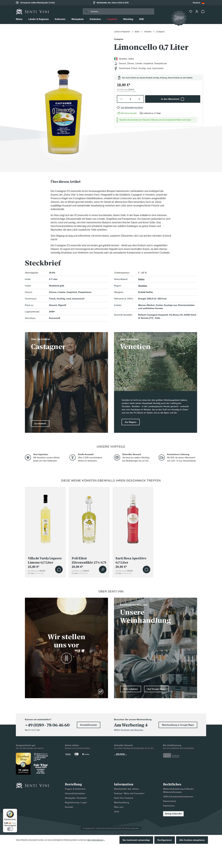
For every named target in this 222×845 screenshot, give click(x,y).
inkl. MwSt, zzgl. (125, 89)
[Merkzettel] (191, 11)
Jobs (116, 811)
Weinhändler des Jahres (126, 789)
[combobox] (198, 2)
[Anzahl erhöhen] (139, 99)
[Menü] (15, 810)
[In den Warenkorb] (59, 569)
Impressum (168, 805)
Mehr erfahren (130, 689)
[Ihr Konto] (197, 11)
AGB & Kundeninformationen (178, 796)
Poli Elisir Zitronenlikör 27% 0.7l (89, 560)
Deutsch (196, 3)
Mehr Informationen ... (96, 840)
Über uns (118, 807)
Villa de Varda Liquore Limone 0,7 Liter (45, 560)
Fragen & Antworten (75, 789)
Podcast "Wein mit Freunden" (129, 793)
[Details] (102, 569)
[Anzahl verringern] (121, 99)
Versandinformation (75, 793)
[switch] (10, 829)
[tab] (65, 181)
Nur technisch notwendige (136, 840)
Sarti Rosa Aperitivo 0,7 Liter (131, 560)
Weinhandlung (121, 802)
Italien (141, 279)
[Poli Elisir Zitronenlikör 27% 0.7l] (89, 518)
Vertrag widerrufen (173, 814)
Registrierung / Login (76, 802)
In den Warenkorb (170, 99)
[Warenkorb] (203, 11)
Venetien (142, 285)
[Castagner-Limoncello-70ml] (63, 96)
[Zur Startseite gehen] (32, 11)
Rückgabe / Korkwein (76, 798)
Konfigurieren (165, 840)
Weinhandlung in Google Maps (178, 725)
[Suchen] (85, 11)
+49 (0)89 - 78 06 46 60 (47, 725)
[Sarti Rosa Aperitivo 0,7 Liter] (133, 518)
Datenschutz (169, 801)
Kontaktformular (88, 725)
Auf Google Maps (156, 689)
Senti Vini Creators (123, 798)
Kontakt (69, 807)
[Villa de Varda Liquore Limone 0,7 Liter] (45, 518)
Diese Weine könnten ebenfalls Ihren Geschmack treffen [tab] (111, 480)
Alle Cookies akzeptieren (192, 840)
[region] (63, 96)
